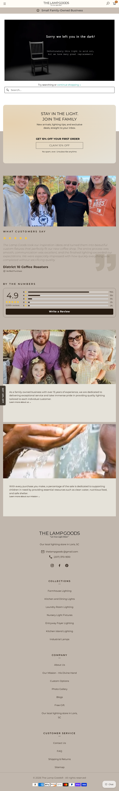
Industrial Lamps (59, 639)
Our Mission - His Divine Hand (59, 672)
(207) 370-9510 (62, 556)
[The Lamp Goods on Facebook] (59, 565)
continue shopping (68, 84)
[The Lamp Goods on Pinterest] (67, 565)
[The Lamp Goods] (56, 3)
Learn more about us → (20, 402)
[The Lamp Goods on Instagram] (52, 565)
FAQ (59, 751)
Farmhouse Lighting (59, 590)
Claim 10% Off (59, 145)
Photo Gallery (59, 689)
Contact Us (59, 743)
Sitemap (59, 767)
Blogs (59, 697)
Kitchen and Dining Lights (59, 598)
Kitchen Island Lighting (59, 631)
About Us (59, 664)
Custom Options (59, 680)
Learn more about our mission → (24, 496)
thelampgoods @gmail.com (62, 551)
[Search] (108, 3)
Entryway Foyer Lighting (59, 623)
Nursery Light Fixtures (59, 615)
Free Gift (60, 705)
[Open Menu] (5, 3)
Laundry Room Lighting (59, 607)
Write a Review (59, 311)
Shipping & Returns (59, 759)
